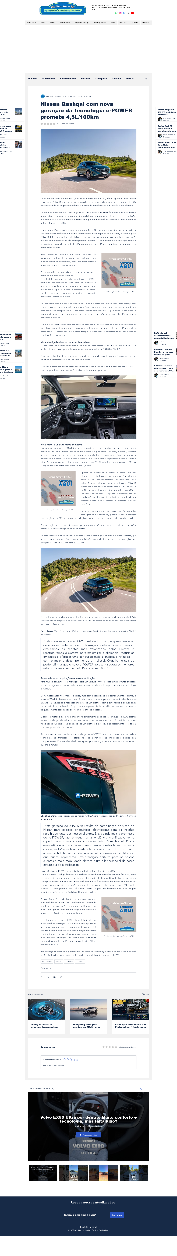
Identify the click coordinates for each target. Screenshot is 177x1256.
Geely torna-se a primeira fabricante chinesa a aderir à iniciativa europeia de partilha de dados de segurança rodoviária (44, 1025)
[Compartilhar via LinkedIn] (54, 977)
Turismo (116, 78)
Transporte (101, 78)
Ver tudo (145, 994)
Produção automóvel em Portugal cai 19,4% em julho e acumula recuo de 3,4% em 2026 (130, 1025)
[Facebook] (124, 13)
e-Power (80, 961)
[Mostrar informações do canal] (146, 1088)
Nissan (59, 961)
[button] (146, 79)
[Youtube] (132, 13)
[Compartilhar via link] (61, 977)
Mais (128, 78)
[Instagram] (120, 13)
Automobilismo (68, 78)
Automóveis (48, 78)
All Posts (32, 78)
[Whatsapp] (116, 13)
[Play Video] (43, 1173)
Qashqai (69, 961)
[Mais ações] (134, 96)
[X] (128, 13)
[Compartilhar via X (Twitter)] (48, 977)
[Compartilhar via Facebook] (42, 977)
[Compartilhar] (140, 1088)
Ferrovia (85, 78)
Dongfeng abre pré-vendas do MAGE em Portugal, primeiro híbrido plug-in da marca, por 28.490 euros (88, 1025)
